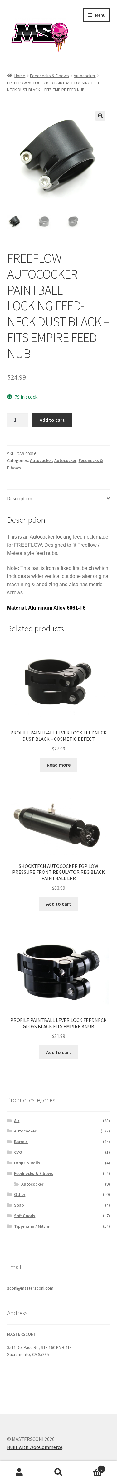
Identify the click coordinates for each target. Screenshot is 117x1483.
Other (19, 1194)
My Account (19, 1472)
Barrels (21, 1141)
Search (58, 1472)
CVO (18, 1152)
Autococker (84, 75)
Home (19, 75)
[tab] (58, 499)
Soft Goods (24, 1215)
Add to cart (52, 420)
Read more (59, 765)
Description (19, 498)
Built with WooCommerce (34, 1447)
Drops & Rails (27, 1163)
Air (16, 1120)
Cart (90, 1466)
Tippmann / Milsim (32, 1226)
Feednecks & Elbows (49, 75)
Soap (19, 1205)
